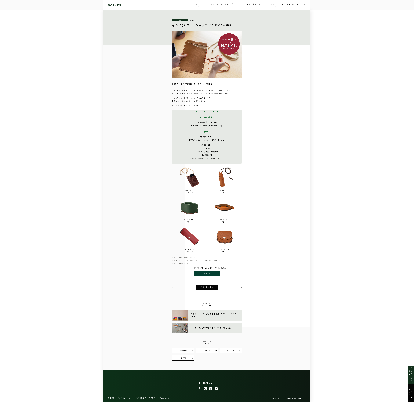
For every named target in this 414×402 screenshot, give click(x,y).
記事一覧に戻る (207, 287)
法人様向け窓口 (277, 6)
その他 (183, 358)
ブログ (234, 6)
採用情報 (290, 6)
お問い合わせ (302, 6)
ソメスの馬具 (244, 6)
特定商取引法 (141, 398)
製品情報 (183, 350)
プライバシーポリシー (125, 398)
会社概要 (111, 398)
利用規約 (152, 398)
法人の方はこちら (164, 398)
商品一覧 (256, 6)
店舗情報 (207, 273)
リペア (265, 6)
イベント (180, 20)
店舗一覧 (214, 6)
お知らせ (224, 6)
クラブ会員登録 (411, 392)
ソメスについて (201, 6)
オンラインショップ (411, 374)
